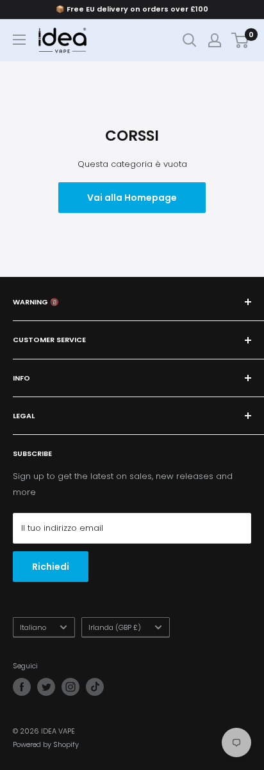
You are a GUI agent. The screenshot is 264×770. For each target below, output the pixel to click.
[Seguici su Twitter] (46, 687)
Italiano (33, 627)
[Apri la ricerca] (190, 40)
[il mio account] (214, 40)
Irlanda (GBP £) (114, 627)
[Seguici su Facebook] (22, 687)
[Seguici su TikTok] (95, 687)
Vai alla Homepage (132, 197)
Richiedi (50, 566)
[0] (241, 40)
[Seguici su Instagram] (70, 687)
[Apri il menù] (19, 40)
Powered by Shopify (46, 744)
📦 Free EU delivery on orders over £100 (132, 9)
